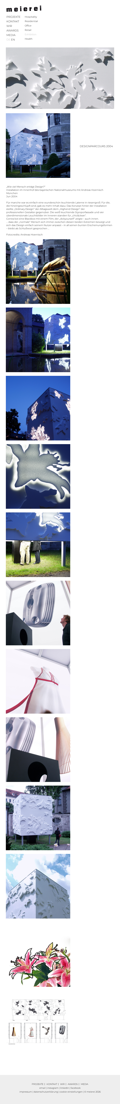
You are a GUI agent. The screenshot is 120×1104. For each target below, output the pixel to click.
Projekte (13, 17)
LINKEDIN (64, 1088)
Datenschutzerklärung (46, 1091)
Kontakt (12, 21)
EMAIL (42, 1088)
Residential (31, 21)
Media (11, 35)
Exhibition (30, 34)
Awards (12, 30)
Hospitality (31, 16)
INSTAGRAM (52, 1088)
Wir (9, 26)
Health (28, 38)
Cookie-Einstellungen (71, 1091)
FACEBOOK (76, 1088)
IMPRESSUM (25, 1091)
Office (28, 25)
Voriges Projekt (109, 103)
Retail (28, 30)
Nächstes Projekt (11, 103)
